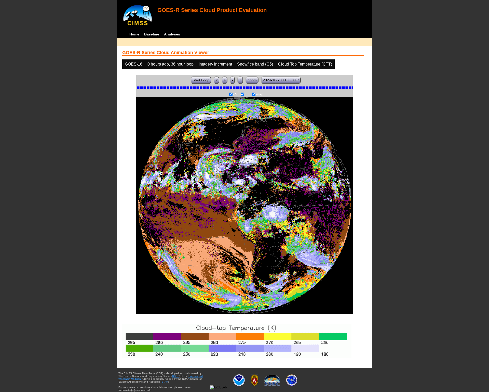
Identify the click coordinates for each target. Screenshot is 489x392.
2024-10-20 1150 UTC (281, 80)
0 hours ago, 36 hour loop (170, 64)
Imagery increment (215, 64)
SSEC (175, 376)
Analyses (172, 34)
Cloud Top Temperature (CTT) (305, 64)
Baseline (151, 34)
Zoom (252, 80)
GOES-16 (133, 64)
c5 (235, 94)
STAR (164, 381)
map (259, 94)
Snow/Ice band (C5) (255, 64)
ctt (247, 94)
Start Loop (201, 80)
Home (134, 34)
